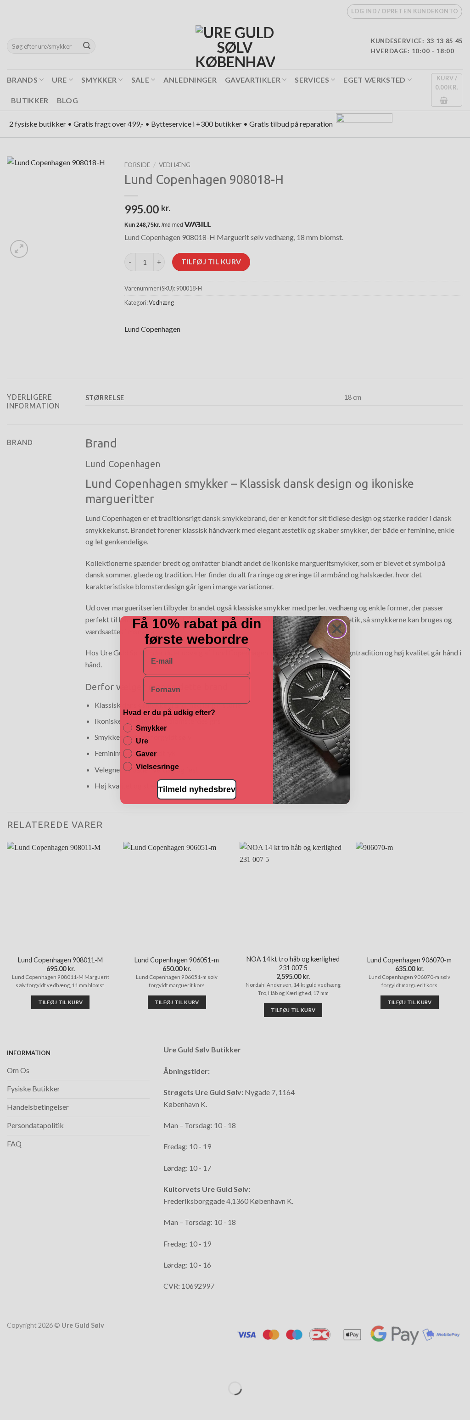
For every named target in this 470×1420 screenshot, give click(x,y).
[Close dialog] (337, 629)
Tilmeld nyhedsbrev (196, 789)
